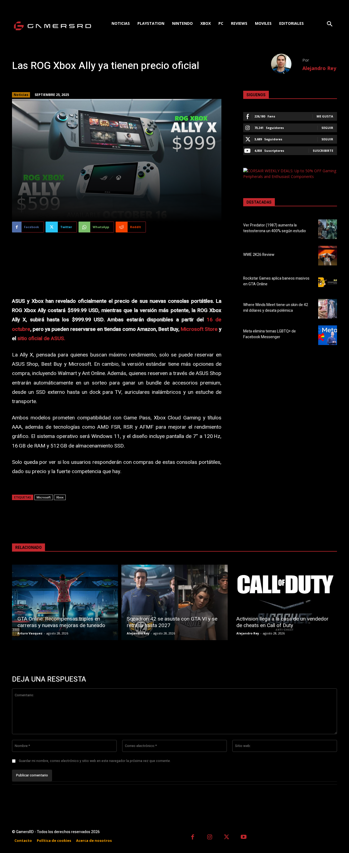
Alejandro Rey (319, 68)
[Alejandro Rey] (286, 64)
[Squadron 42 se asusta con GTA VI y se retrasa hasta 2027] (174, 602)
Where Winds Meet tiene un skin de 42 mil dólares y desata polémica (275, 307)
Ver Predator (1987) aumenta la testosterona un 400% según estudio (274, 228)
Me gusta (325, 116)
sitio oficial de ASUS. (41, 338)
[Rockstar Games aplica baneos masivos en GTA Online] (327, 282)
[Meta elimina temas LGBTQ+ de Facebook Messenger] (327, 335)
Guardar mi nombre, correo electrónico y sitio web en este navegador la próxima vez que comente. (95, 760)
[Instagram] (210, 837)
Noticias (21, 94)
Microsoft (44, 497)
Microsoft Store (199, 329)
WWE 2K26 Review (258, 255)
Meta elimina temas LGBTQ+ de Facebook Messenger (269, 334)
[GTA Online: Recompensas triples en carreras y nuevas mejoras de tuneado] (65, 602)
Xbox (60, 497)
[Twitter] (226, 837)
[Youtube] (244, 837)
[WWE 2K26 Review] (327, 255)
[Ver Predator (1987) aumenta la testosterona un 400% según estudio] (327, 229)
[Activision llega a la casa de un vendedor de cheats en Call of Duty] (284, 602)
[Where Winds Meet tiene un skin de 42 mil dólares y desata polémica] (327, 309)
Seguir (327, 128)
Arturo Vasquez (30, 633)
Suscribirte (323, 151)
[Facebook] (192, 837)
